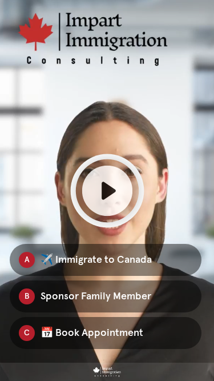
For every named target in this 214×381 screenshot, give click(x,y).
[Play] (106, 190)
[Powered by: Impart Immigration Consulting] (107, 372)
